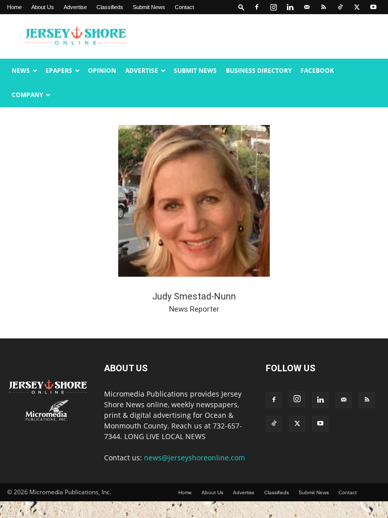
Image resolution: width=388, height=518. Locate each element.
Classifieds (109, 7)
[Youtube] (373, 7)
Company (27, 95)
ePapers (58, 70)
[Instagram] (273, 7)
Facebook (317, 70)
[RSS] (323, 7)
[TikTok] (340, 7)
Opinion (102, 70)
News (21, 70)
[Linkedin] (290, 7)
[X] (356, 7)
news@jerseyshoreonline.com (194, 457)
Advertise (75, 7)
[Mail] (306, 7)
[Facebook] (256, 7)
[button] (241, 7)
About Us (42, 7)
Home (14, 7)
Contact (184, 7)
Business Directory (259, 70)
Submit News (149, 7)
